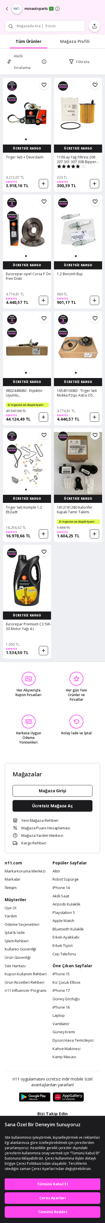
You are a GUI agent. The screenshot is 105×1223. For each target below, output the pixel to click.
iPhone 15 (61, 974)
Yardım (11, 916)
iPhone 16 (61, 1007)
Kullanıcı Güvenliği (20, 949)
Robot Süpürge (65, 879)
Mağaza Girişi (52, 790)
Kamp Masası (64, 1057)
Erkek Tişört (62, 945)
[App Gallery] (68, 1097)
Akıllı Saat (60, 896)
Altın (56, 871)
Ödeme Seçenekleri (22, 924)
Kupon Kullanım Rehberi (26, 974)
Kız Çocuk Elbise (66, 982)
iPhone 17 (61, 990)
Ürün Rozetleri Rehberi (24, 982)
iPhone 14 (61, 888)
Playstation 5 (63, 912)
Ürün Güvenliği (18, 957)
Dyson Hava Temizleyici (73, 1040)
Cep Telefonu (64, 954)
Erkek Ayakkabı (65, 937)
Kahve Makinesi (66, 1049)
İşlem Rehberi (17, 941)
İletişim (11, 888)
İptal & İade (15, 932)
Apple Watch (63, 921)
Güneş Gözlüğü (66, 999)
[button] (26, 139)
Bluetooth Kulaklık (68, 929)
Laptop (58, 1015)
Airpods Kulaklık (66, 904)
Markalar (12, 879)
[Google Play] (34, 1097)
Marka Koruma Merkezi (25, 871)
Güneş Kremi (63, 1032)
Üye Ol (10, 908)
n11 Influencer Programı (25, 990)
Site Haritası (15, 966)
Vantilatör (60, 1024)
